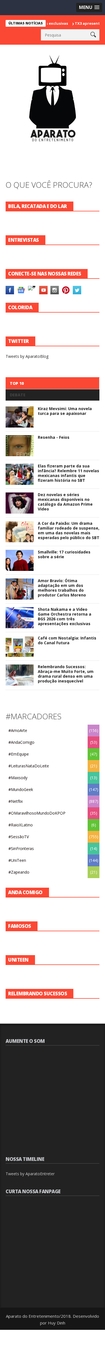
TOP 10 (17, 383)
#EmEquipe (18, 754)
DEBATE (17, 394)
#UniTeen (17, 860)
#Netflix (15, 801)
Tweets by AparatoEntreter (30, 1173)
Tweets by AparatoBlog (27, 356)
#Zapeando (18, 872)
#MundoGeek (20, 789)
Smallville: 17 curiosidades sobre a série (64, 554)
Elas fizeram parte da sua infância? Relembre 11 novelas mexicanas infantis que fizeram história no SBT (68, 473)
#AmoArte (17, 730)
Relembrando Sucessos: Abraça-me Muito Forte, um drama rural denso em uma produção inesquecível (66, 673)
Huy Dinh (56, 1323)
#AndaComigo (21, 742)
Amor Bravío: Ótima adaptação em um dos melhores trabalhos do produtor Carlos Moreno (62, 587)
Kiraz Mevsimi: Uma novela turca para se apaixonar (65, 411)
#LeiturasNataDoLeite (28, 765)
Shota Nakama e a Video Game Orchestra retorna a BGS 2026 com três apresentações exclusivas (64, 616)
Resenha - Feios (53, 437)
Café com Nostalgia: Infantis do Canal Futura (67, 640)
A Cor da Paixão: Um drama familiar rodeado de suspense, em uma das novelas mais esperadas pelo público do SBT (68, 530)
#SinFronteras (21, 848)
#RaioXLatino (20, 825)
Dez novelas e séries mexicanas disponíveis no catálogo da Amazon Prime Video (65, 501)
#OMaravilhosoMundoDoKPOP (37, 813)
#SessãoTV (18, 836)
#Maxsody (17, 777)
